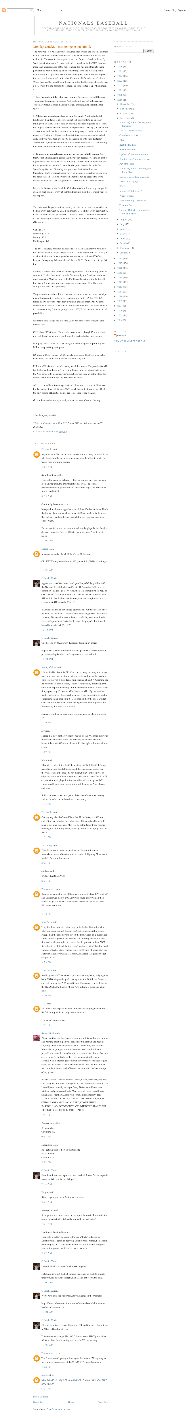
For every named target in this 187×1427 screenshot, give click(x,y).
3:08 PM (46, 913)
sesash (44, 1375)
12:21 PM (47, 659)
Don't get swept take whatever (134, 176)
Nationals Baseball (93, 23)
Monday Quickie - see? (130, 191)
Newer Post (38, 1402)
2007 (120, 305)
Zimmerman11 (48, 889)
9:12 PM (46, 1162)
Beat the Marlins (127, 149)
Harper (44, 548)
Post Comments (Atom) (58, 1409)
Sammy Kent (47, 1032)
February (125, 247)
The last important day (130, 130)
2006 (120, 310)
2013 (120, 282)
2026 (120, 66)
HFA (121, 140)
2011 (120, 291)
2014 (120, 277)
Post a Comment (41, 1396)
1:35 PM (46, 804)
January (124, 252)
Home (71, 1402)
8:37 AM (46, 1223)
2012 (120, 286)
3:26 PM (46, 995)
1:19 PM (46, 751)
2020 (120, 95)
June (122, 229)
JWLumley (46, 845)
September (125, 118)
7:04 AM (46, 1184)
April (123, 238)
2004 (120, 320)
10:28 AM (47, 569)
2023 (120, 80)
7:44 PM (46, 1024)
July (122, 224)
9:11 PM (46, 1136)
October (124, 113)
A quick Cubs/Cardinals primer (134, 159)
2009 (120, 301)
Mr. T (44, 1003)
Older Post (103, 1402)
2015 (120, 272)
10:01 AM (47, 1311)
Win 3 (122, 186)
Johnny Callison (49, 667)
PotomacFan (47, 449)
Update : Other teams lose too (133, 154)
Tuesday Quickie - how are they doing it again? (134, 211)
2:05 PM (46, 862)
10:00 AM (47, 540)
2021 (120, 90)
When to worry (126, 195)
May (122, 233)
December (125, 104)
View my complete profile (129, 341)
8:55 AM (46, 496)
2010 (120, 296)
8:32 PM (46, 1366)
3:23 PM (46, 962)
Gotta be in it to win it (130, 135)
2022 (120, 85)
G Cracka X (47, 578)
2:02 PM (46, 837)
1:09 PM (46, 722)
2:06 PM (46, 880)
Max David (47, 922)
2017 (120, 263)
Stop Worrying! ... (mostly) (132, 200)
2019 (120, 99)
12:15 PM (47, 629)
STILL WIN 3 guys (128, 181)
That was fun (125, 205)
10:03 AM (47, 1344)
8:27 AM (46, 1201)
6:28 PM (46, 1388)
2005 (120, 315)
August (124, 219)
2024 (120, 76)
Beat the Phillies (127, 144)
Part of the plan (126, 163)
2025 (120, 71)
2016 (120, 268)
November (125, 108)
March (123, 243)
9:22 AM (46, 1253)
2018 (120, 258)
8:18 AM (46, 466)
